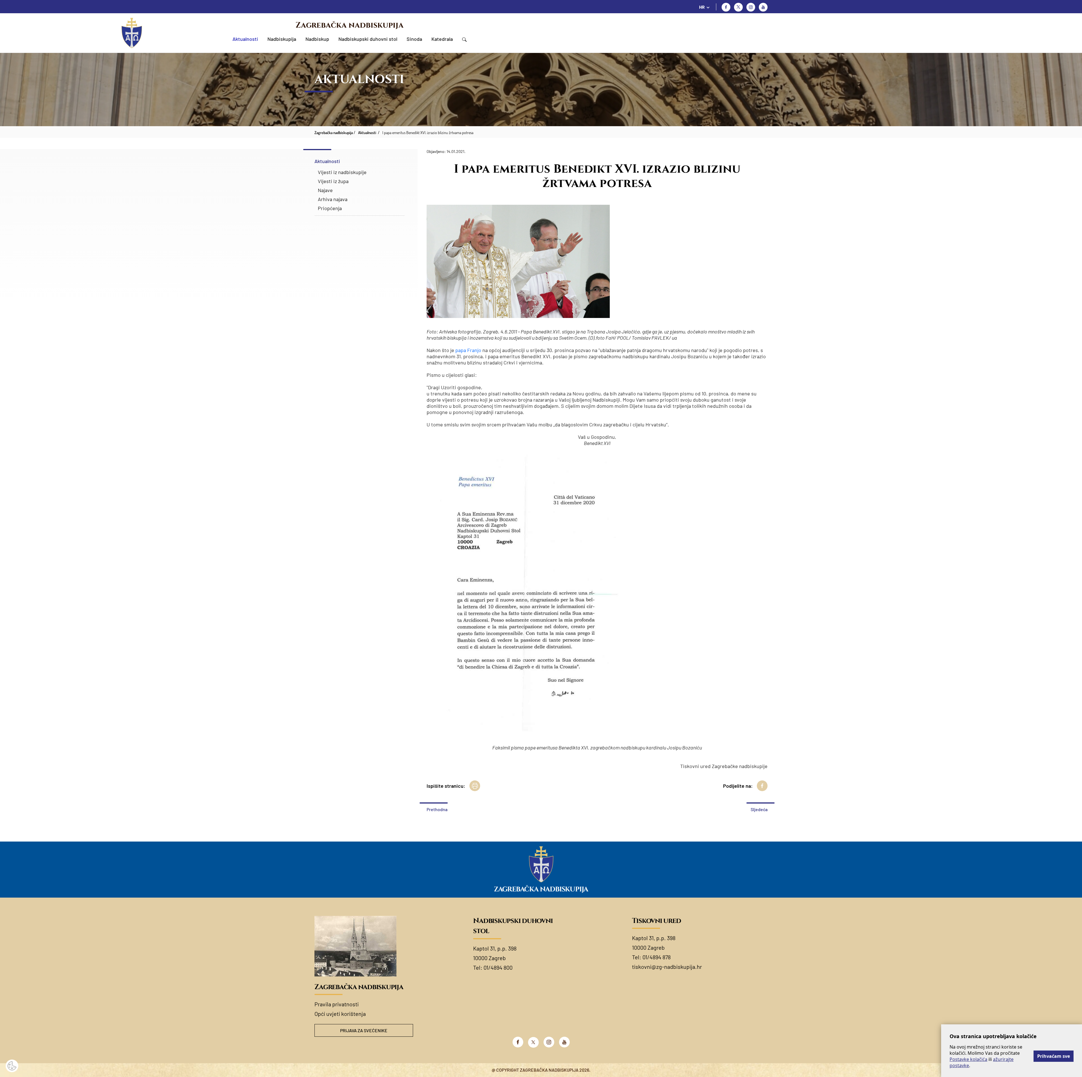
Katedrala (442, 39)
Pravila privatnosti (336, 1004)
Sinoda (414, 39)
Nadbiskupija (281, 39)
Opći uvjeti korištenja (340, 1013)
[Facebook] (726, 7)
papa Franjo (468, 350)
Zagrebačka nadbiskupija (349, 25)
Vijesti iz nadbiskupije (342, 172)
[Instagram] (750, 7)
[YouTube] (564, 1042)
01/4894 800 (498, 967)
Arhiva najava (332, 199)
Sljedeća (759, 809)
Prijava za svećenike (363, 1030)
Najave (325, 190)
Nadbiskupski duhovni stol (367, 39)
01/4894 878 (656, 957)
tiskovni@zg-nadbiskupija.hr (667, 966)
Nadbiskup (317, 39)
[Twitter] (738, 7)
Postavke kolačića (968, 1059)
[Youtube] (763, 7)
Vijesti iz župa (333, 181)
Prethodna (437, 809)
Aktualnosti (245, 39)
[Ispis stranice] (474, 785)
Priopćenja (330, 208)
